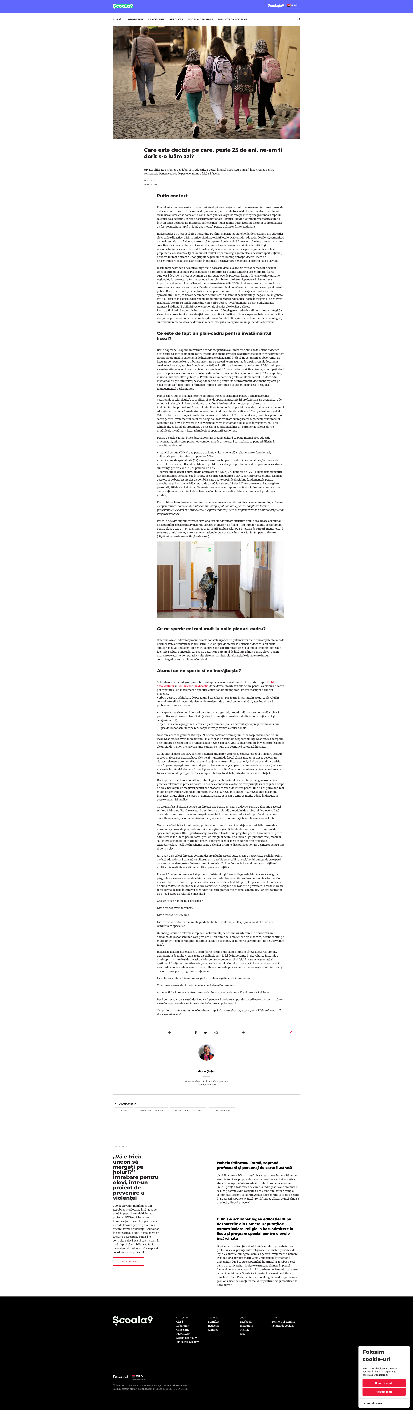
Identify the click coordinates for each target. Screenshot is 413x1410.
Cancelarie (156, 19)
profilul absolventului (188, 1110)
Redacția (213, 1325)
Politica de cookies (283, 1325)
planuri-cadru (222, 1110)
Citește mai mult (128, 1261)
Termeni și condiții (283, 1321)
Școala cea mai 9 (200, 19)
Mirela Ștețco (206, 1071)
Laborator (134, 19)
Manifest (213, 1321)
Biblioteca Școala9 (232, 19)
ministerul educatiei (151, 1110)
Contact (213, 1329)
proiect (124, 1110)
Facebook (246, 1321)
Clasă (117, 19)
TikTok (244, 1329)
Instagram (246, 1325)
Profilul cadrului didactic (192, 686)
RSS (242, 1333)
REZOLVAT (176, 19)
